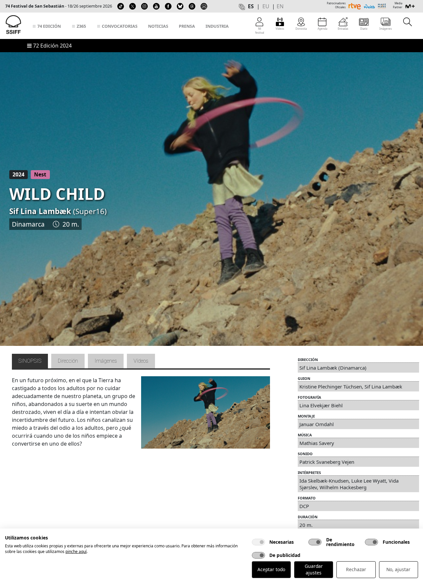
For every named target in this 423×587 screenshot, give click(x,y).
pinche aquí (76, 551)
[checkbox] (258, 542)
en (280, 6)
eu (265, 6)
